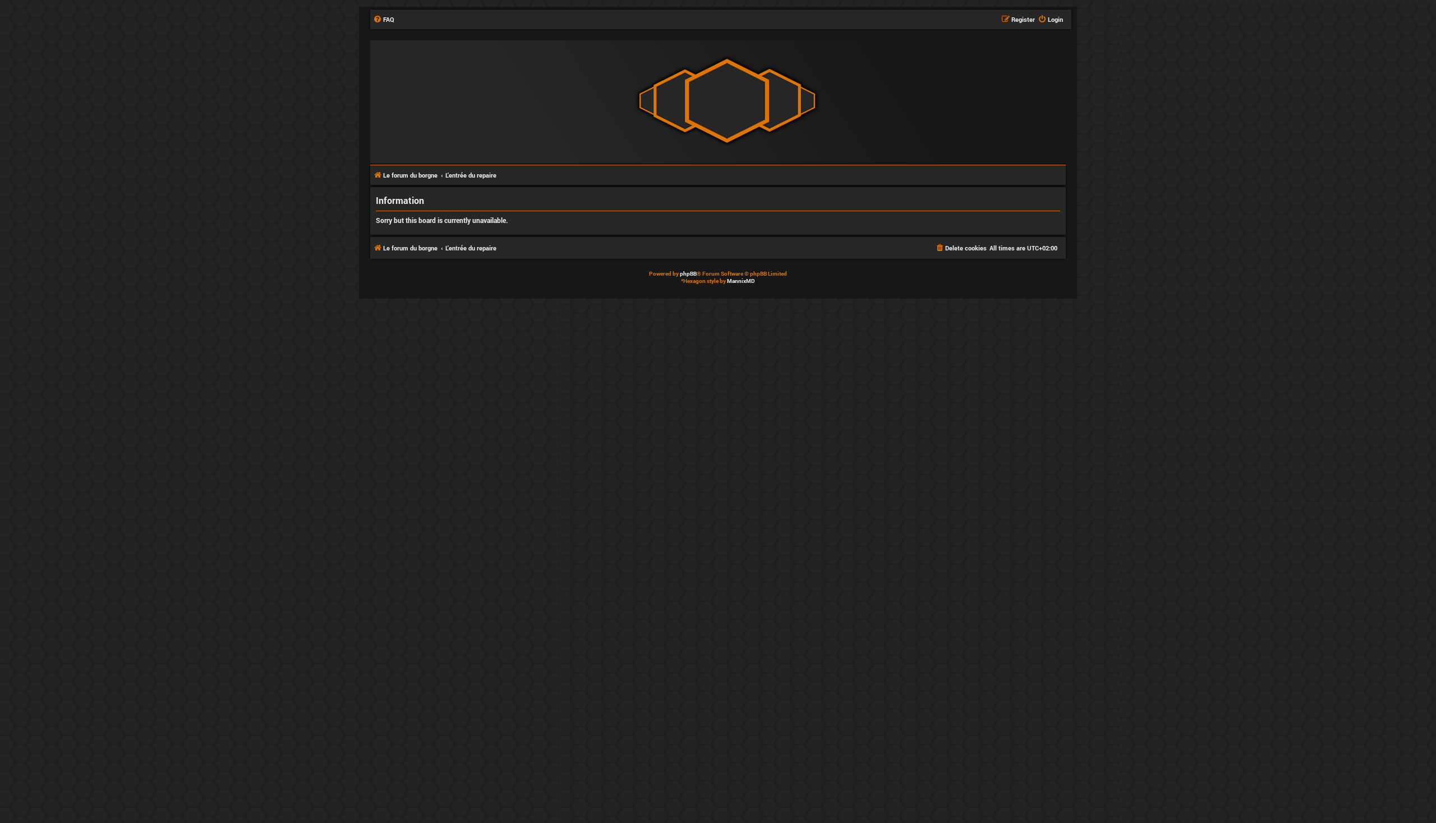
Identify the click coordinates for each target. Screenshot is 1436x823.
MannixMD (741, 281)
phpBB (688, 273)
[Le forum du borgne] (727, 101)
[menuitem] (383, 19)
